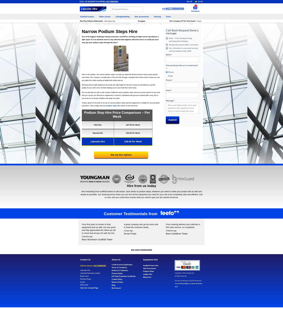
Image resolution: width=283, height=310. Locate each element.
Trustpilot (141, 21)
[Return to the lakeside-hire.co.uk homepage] (93, 9)
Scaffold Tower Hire (150, 265)
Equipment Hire (150, 260)
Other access (104, 17)
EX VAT (200, 1)
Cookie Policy (117, 279)
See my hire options (121, 155)
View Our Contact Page (89, 288)
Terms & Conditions (119, 267)
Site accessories (142, 17)
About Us (116, 260)
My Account (116, 288)
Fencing (157, 17)
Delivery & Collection (120, 270)
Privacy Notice (117, 273)
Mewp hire (147, 277)
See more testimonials (141, 250)
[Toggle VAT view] (195, 2)
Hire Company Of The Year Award (185, 21)
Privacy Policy (183, 283)
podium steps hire (113, 106)
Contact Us (85, 260)
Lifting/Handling (122, 17)
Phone (171, 72)
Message (170, 101)
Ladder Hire (147, 274)
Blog (113, 285)
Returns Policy (117, 282)
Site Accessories (149, 268)
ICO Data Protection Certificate (124, 276)
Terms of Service (196, 283)
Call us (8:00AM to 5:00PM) (99, 2)
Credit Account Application (122, 265)
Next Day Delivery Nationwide (97, 21)
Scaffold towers (87, 17)
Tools (168, 17)
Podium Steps (148, 271)
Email (170, 76)
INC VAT (189, 1)
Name (169, 55)
